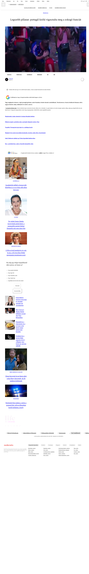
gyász (16, 217)
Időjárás (21, 4)
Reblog (43, 1)
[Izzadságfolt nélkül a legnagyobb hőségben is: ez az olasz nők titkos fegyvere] (16, 168)
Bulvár (64, 445)
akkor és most (16, 246)
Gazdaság (50, 445)
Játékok (48, 1)
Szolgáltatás (72, 445)
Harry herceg (42, 7)
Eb (47, 74)
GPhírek (38, 1)
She (17, 1)
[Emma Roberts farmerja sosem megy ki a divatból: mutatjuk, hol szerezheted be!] (10, 301)
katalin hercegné (30, 7)
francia (45, 13)
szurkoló (29, 74)
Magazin (58, 445)
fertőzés (16, 398)
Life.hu (11, 78)
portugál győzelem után (11, 108)
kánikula (16, 181)
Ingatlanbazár (32, 1)
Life (13, 1)
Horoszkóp (13, 4)
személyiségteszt (60, 7)
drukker (39, 74)
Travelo (26, 1)
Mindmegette (9, 1)
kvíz (50, 7)
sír (54, 74)
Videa (22, 1)
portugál (19, 74)
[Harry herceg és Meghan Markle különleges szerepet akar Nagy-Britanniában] (10, 310)
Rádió (79, 445)
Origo (3, 1)
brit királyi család (16, 372)
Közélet (43, 445)
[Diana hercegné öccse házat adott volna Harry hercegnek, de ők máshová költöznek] (16, 359)
